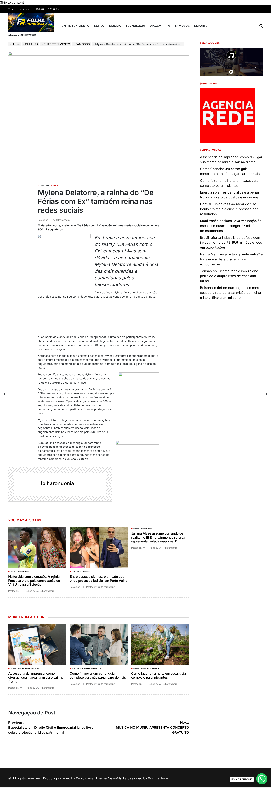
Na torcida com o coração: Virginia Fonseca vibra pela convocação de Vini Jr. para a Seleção (34, 580)
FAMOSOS (182, 26)
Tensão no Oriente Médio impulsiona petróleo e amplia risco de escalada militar (229, 276)
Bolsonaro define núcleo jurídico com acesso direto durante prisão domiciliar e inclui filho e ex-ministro (230, 293)
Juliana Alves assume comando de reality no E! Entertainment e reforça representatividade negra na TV (158, 537)
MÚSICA (115, 26)
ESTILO (99, 26)
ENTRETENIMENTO (75, 26)
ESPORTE (201, 26)
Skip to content (12, 2)
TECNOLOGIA (135, 26)
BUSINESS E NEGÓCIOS (30, 668)
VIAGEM (155, 26)
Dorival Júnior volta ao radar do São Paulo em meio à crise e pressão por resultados (229, 209)
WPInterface (158, 778)
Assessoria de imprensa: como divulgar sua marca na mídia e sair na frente (35, 677)
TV (168, 26)
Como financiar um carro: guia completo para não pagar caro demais (98, 675)
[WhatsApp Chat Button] (261, 778)
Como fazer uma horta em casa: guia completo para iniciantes (158, 675)
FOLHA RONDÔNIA (151, 668)
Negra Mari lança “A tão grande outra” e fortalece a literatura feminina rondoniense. (231, 259)
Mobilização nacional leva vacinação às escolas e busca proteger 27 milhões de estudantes (230, 226)
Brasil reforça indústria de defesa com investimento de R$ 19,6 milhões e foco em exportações (231, 242)
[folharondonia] (25, 484)
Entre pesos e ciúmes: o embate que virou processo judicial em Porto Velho (98, 579)
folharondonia (63, 220)
